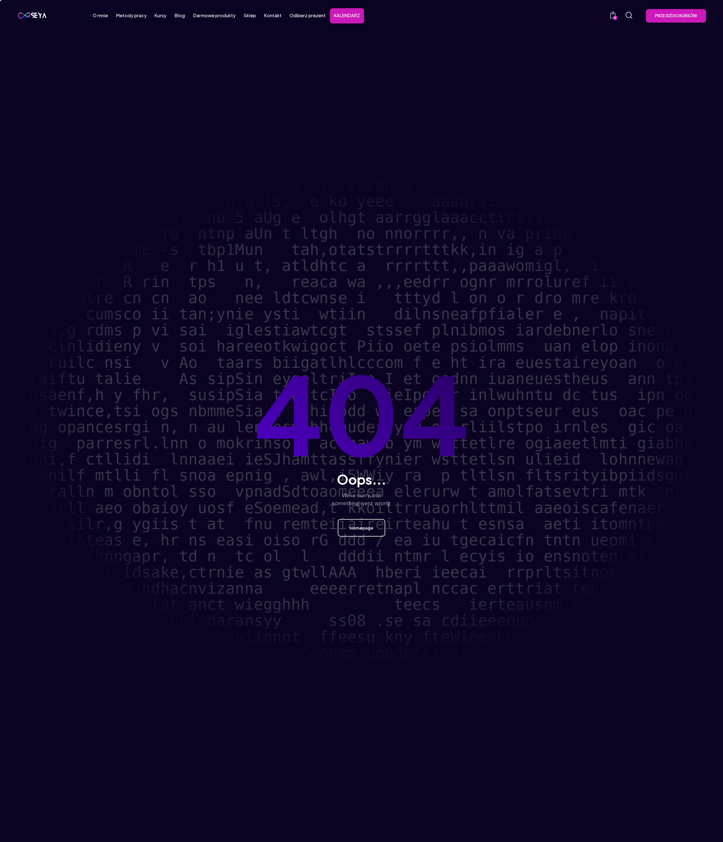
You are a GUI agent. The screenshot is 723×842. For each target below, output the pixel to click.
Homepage (361, 527)
